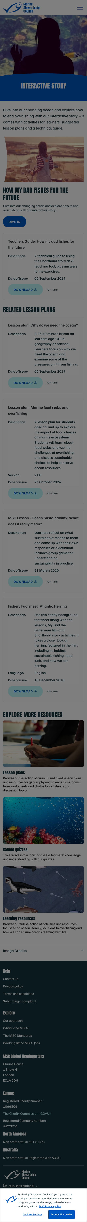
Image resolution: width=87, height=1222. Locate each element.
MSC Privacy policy (50, 1206)
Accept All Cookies (61, 1214)
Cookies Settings (32, 1214)
